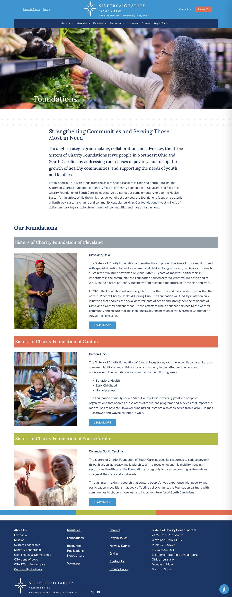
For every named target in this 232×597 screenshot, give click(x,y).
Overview (20, 535)
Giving (46, 9)
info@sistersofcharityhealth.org (176, 554)
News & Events (31, 9)
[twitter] (92, 592)
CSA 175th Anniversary (30, 564)
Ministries (74, 530)
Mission (19, 540)
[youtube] (98, 592)
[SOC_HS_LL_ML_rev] (116, 2)
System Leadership (27, 545)
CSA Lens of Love (26, 559)
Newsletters (75, 555)
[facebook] (86, 592)
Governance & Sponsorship (32, 554)
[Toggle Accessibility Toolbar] (224, 589)
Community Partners (28, 569)
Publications (75, 550)
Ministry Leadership (27, 550)
